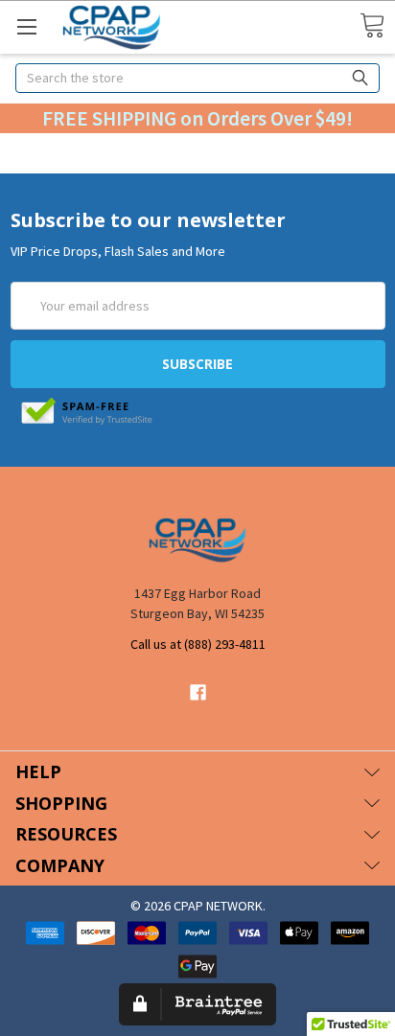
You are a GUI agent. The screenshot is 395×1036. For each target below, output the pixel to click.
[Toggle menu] (26, 26)
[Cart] (372, 26)
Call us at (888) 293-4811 (198, 644)
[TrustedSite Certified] (87, 412)
